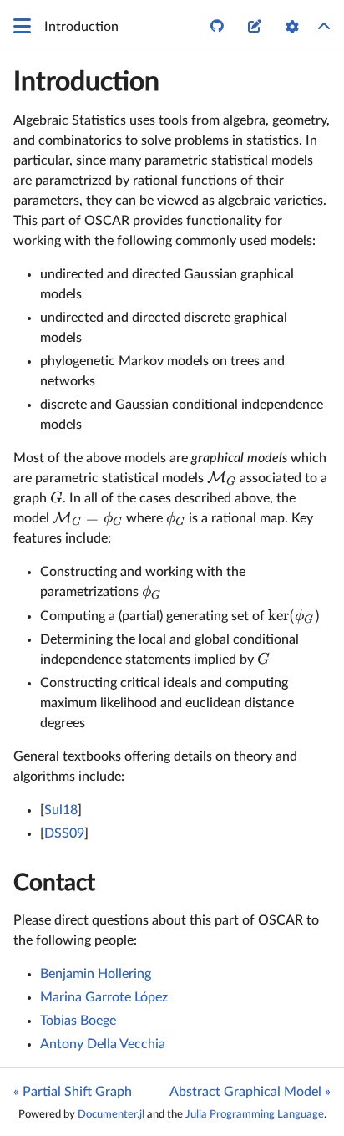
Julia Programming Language (254, 1114)
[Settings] (292, 26)
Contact (54, 882)
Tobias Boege (78, 1020)
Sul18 (61, 810)
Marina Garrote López (104, 997)
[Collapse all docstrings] (324, 26)
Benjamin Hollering (95, 974)
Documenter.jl (111, 1114)
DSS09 (64, 833)
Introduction (86, 82)
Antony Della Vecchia (102, 1044)
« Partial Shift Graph (72, 1091)
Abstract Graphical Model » (250, 1091)
